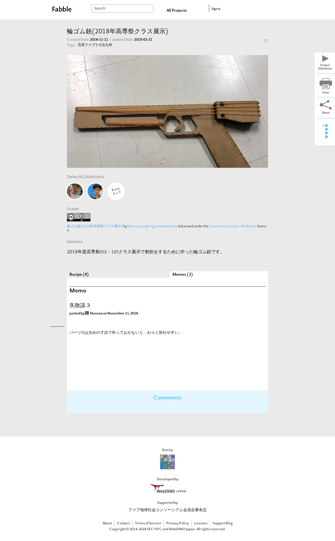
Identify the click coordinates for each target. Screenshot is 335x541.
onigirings (148, 226)
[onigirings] (95, 191)
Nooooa (134, 226)
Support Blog (223, 523)
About (107, 523)
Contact (123, 523)
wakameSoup (167, 226)
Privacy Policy (177, 523)
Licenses (200, 523)
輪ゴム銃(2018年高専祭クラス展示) (95, 226)
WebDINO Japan (182, 529)
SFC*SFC (154, 529)
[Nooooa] (75, 191)
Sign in (216, 9)
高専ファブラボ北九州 (95, 45)
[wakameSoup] (116, 191)
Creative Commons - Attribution (233, 226)
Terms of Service (148, 523)
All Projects (177, 11)
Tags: (71, 45)
